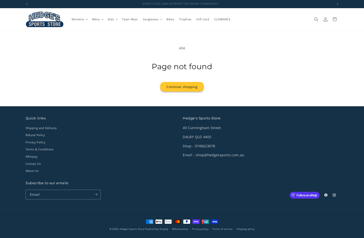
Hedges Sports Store (132, 229)
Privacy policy (200, 229)
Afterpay (32, 157)
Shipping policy (246, 229)
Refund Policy (35, 135)
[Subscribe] (95, 194)
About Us (32, 171)
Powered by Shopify (156, 229)
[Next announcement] (337, 4)
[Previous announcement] (27, 4)
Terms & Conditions (40, 150)
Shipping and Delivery (41, 128)
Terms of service (222, 229)
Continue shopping (182, 87)
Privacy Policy (35, 142)
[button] (79, 19)
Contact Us (33, 164)
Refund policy (180, 229)
